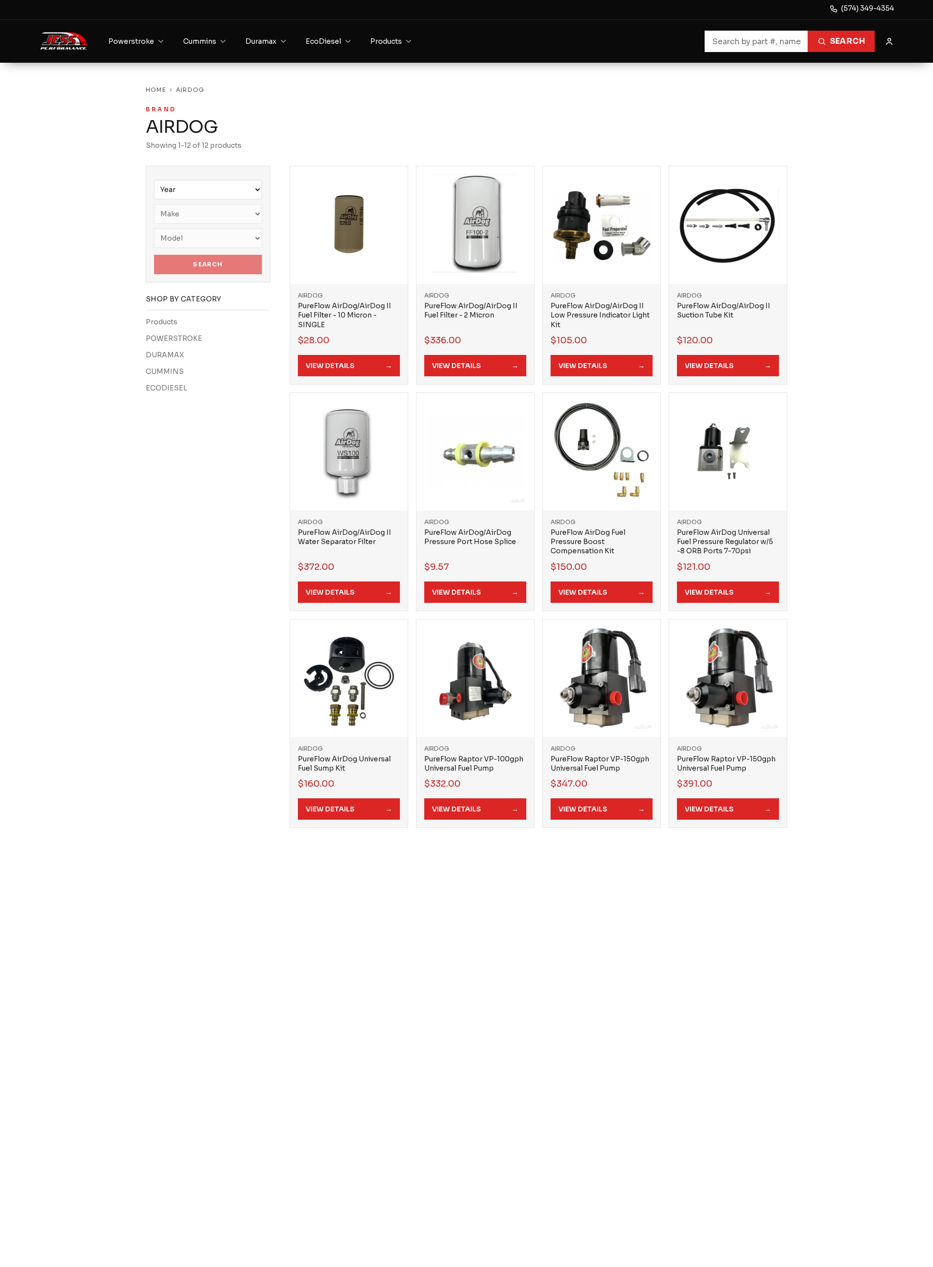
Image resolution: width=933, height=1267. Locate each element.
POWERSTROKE (174, 338)
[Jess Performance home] (64, 41)
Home (156, 89)
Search (847, 41)
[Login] (889, 41)
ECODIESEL (166, 388)
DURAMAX (165, 355)
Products (161, 321)
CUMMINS (165, 371)
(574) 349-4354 (867, 8)
